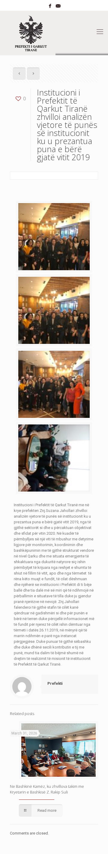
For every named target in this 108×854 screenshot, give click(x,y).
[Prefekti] (54, 32)
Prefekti (55, 683)
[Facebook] (50, 6)
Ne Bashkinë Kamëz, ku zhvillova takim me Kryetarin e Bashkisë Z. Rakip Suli (47, 789)
